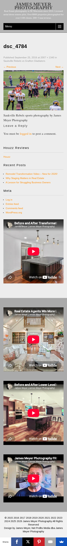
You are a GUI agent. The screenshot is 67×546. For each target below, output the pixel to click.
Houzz (6, 156)
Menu (8, 26)
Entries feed (12, 204)
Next (59, 66)
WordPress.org (14, 212)
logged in (26, 133)
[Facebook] (16, 541)
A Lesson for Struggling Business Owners (28, 182)
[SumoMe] (61, 541)
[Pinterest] (39, 541)
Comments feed (14, 208)
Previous (9, 66)
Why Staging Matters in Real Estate (25, 178)
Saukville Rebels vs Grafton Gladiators (24, 60)
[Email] (50, 541)
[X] (28, 541)
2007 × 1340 (47, 57)
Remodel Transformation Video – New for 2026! (32, 173)
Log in (9, 199)
